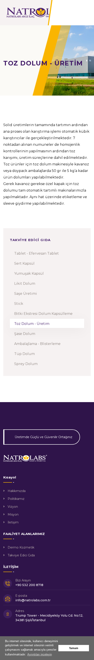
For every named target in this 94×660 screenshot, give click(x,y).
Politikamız (16, 499)
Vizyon (13, 507)
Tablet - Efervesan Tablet (36, 253)
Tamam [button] (73, 648)
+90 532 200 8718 (29, 585)
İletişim (13, 522)
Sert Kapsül (24, 263)
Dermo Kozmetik (21, 547)
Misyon (13, 514)
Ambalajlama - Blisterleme (37, 344)
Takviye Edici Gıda (21, 555)
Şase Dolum (24, 334)
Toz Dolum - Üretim (31, 324)
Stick (18, 304)
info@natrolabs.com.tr (32, 600)
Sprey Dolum (26, 364)
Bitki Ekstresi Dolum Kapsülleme (43, 314)
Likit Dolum (24, 283)
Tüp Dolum (24, 354)
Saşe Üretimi (25, 293)
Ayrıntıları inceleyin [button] (39, 654)
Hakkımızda (17, 491)
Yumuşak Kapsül (29, 273)
